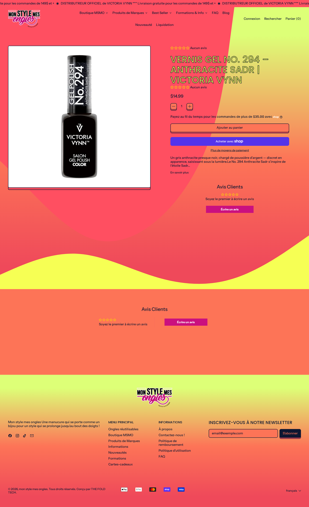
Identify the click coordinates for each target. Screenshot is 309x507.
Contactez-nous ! (172, 435)
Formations (117, 458)
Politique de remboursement (171, 443)
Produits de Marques (124, 441)
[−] (173, 106)
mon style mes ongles (33, 489)
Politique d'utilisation (175, 451)
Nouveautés (117, 453)
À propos (165, 429)
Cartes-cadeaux (120, 464)
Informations (118, 447)
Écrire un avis (230, 209)
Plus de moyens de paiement (230, 150)
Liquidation (165, 25)
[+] (190, 106)
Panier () (293, 19)
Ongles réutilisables (123, 429)
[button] (273, 19)
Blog (225, 13)
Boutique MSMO (120, 435)
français (291, 490)
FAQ (215, 13)
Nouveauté (143, 25)
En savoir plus (179, 172)
